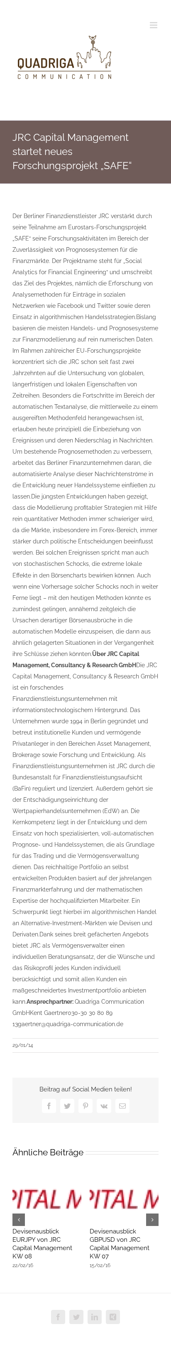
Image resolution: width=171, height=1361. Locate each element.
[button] (18, 1220)
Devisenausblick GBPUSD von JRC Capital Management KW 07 (119, 1244)
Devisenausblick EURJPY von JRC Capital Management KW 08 (42, 1244)
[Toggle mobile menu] (154, 25)
